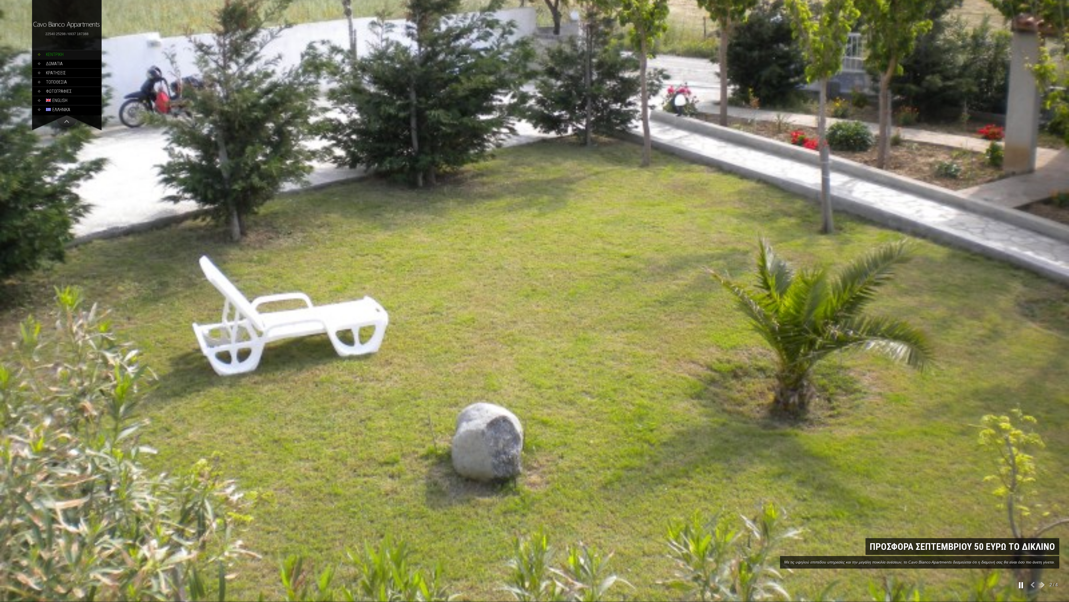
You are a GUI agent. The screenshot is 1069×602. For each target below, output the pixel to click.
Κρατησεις (56, 73)
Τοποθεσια (56, 82)
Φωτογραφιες (59, 91)
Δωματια (54, 63)
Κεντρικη (54, 54)
